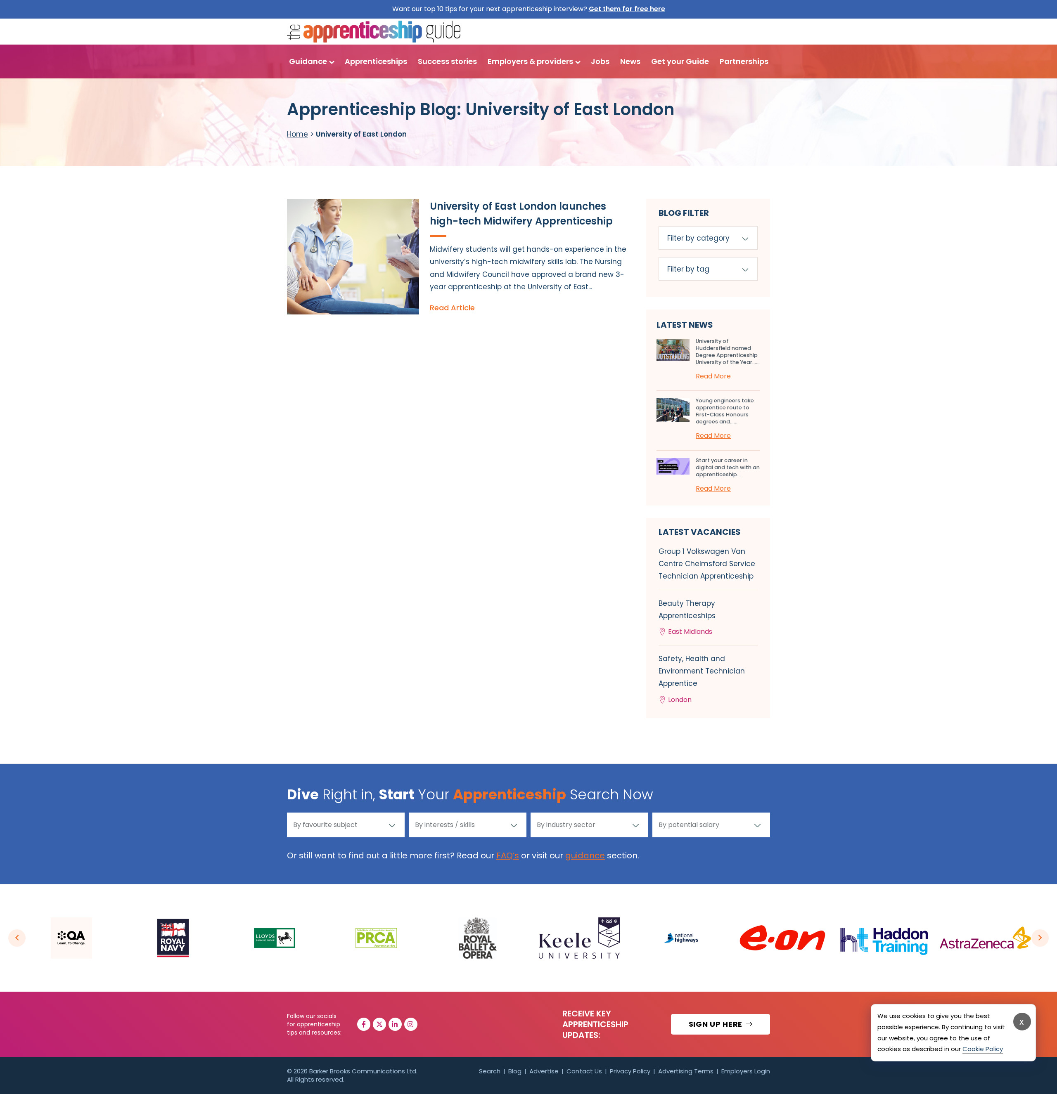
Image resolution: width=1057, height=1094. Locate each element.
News (630, 61)
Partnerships (744, 61)
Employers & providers (530, 61)
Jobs (600, 61)
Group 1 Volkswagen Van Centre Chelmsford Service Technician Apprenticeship (707, 563)
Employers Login (745, 1071)
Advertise (544, 1071)
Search (489, 1071)
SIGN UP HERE (716, 1024)
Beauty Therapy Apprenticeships (687, 617)
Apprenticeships (376, 61)
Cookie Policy (982, 1048)
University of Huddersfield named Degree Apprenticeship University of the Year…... (728, 352)
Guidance (308, 61)
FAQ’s (507, 855)
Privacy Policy (630, 1071)
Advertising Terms (685, 1071)
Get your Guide (680, 61)
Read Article (452, 307)
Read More (713, 376)
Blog (514, 1071)
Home (297, 134)
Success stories (447, 61)
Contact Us (584, 1071)
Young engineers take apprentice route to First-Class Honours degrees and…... (725, 411)
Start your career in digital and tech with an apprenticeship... (728, 467)
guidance (585, 855)
